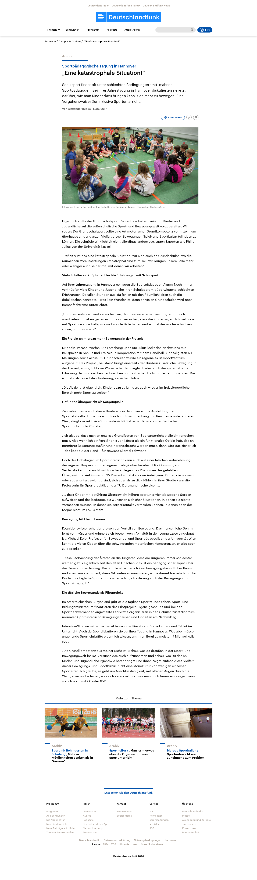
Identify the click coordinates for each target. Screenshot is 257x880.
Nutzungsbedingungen (147, 840)
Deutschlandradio (98, 5)
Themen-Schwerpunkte (60, 832)
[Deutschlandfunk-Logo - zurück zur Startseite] (128, 17)
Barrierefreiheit (191, 832)
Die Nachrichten (55, 819)
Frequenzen (90, 832)
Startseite (50, 41)
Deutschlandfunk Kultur (126, 5)
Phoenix (124, 844)
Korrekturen (189, 828)
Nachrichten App (93, 828)
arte (135, 844)
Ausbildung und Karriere (196, 819)
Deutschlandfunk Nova (156, 5)
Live (207, 30)
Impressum (171, 840)
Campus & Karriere (70, 41)
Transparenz (189, 823)
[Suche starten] (192, 30)
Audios (87, 815)
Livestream (89, 811)
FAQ (151, 811)
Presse (186, 815)
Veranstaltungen (159, 819)
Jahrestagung (86, 284)
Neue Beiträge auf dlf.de (60, 828)
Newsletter (155, 815)
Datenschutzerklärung (117, 840)
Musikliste (155, 823)
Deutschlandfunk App (95, 823)
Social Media (124, 815)
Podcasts (111, 29)
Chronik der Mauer (152, 844)
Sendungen (72, 29)
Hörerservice (124, 811)
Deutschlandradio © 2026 (128, 856)
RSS (151, 828)
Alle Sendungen (55, 815)
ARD (105, 844)
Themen (52, 29)
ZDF (113, 844)
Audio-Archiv (132, 29)
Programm (93, 29)
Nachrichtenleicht (56, 823)
